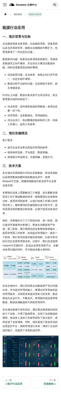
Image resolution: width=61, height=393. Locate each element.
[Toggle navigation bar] (5, 4)
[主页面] (5, 14)
